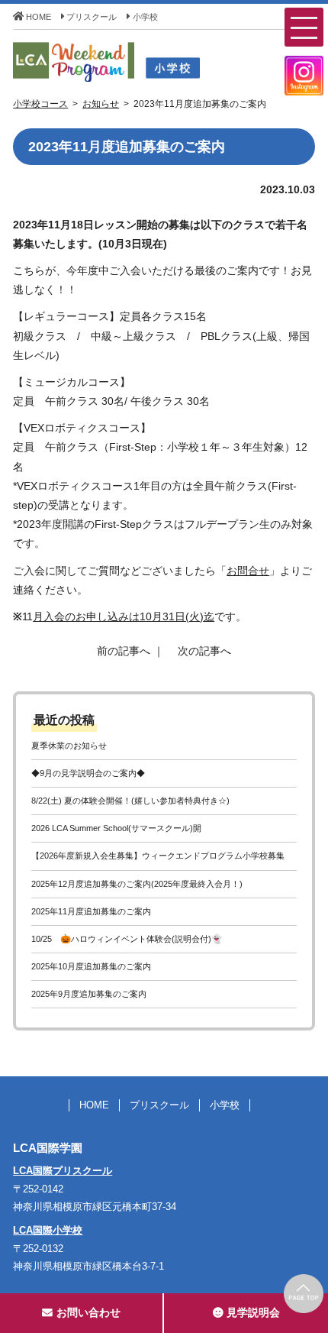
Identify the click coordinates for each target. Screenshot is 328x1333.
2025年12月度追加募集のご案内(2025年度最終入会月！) (137, 883)
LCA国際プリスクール (62, 1170)
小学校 (145, 16)
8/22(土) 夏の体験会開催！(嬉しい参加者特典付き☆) (130, 800)
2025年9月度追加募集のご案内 (88, 993)
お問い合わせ (88, 1312)
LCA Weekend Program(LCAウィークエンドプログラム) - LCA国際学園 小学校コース (139, 62)
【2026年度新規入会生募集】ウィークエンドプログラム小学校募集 (158, 855)
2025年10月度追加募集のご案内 (91, 966)
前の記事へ (123, 651)
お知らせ (100, 104)
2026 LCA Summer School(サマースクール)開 (116, 828)
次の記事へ (204, 651)
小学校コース (40, 104)
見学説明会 (253, 1312)
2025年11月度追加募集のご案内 (91, 911)
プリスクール (91, 16)
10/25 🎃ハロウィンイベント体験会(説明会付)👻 (126, 938)
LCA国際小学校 (47, 1230)
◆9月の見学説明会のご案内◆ (88, 773)
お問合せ (248, 571)
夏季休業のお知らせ (69, 745)
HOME (38, 16)
